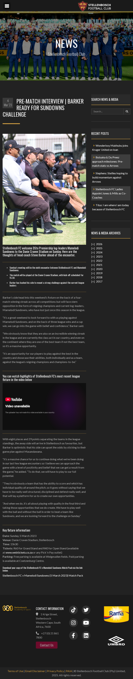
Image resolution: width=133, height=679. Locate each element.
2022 (99, 260)
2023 (99, 256)
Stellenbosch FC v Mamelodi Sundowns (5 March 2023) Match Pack (43, 575)
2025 (99, 248)
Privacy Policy (55, 671)
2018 (99, 277)
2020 (99, 269)
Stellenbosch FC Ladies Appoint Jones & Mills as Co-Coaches (109, 193)
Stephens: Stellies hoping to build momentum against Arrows (110, 177)
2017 (99, 281)
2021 (99, 264)
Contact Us (46, 645)
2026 (99, 244)
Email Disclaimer (35, 671)
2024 (99, 252)
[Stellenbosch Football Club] (104, 5)
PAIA (69, 671)
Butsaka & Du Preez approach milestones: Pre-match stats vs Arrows (107, 161)
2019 (99, 273)
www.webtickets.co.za (19, 552)
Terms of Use (15, 671)
